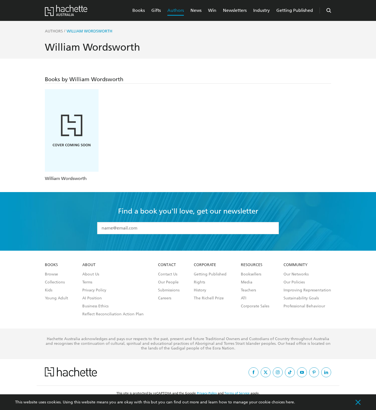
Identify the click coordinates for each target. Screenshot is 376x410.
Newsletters (235, 10)
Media (246, 282)
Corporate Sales (255, 306)
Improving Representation (307, 290)
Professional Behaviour (304, 306)
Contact (167, 265)
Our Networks (296, 274)
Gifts (156, 10)
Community (295, 265)
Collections (55, 282)
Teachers (248, 290)
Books (138, 10)
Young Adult (56, 298)
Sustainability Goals (301, 298)
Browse (51, 274)
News (195, 10)
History (200, 290)
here (290, 402)
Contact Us (167, 274)
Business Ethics (95, 306)
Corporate (205, 265)
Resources (251, 265)
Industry (261, 10)
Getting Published (294, 10)
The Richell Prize (209, 298)
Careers (164, 298)
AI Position (92, 298)
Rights (199, 282)
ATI (243, 298)
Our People (168, 282)
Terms (87, 282)
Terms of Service (237, 393)
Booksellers (251, 274)
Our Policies (294, 282)
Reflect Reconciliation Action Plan (113, 314)
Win (212, 10)
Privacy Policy (94, 290)
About (89, 265)
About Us (90, 274)
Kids (48, 290)
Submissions (168, 290)
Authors (175, 10)
